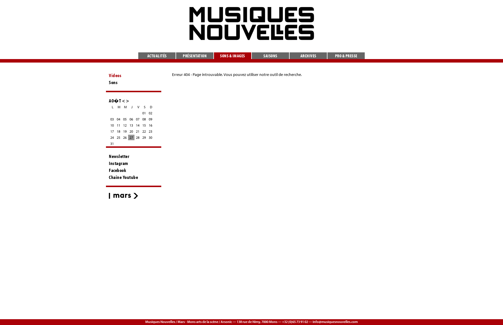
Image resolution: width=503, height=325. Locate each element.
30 (150, 137)
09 (150, 119)
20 (131, 131)
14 (137, 125)
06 (131, 119)
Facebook (117, 170)
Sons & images (232, 55)
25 (118, 137)
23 (150, 131)
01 (144, 113)
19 (125, 131)
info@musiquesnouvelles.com (335, 321)
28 (137, 137)
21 (137, 131)
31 (112, 143)
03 (112, 119)
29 (144, 137)
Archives (308, 55)
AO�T (115, 100)
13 (131, 125)
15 (144, 125)
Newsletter (119, 156)
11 (118, 125)
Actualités (157, 55)
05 (125, 119)
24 (112, 137)
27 (131, 137)
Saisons (270, 55)
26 (125, 137)
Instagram (118, 163)
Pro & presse (346, 55)
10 (112, 125)
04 (118, 119)
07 (137, 119)
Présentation (195, 55)
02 (150, 113)
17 (112, 131)
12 (125, 125)
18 (118, 131)
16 (150, 125)
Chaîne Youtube (123, 177)
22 (144, 131)
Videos (115, 75)
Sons (113, 82)
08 (144, 119)
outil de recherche (285, 74)
